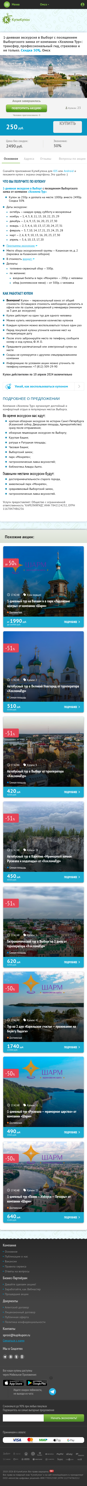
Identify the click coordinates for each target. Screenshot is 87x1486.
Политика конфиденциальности (25, 1322)
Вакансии (11, 1261)
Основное (11, 158)
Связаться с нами (13, 1340)
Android (69, 171)
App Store (13, 1383)
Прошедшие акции (17, 1294)
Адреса (29, 158)
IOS (55, 171)
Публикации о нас (16, 1256)
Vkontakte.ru (10, 1357)
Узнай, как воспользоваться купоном (41, 386)
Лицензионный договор (20, 1312)
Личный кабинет (82, 4)
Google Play (36, 1383)
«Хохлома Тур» (37, 192)
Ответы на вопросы (17, 1271)
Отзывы (45, 158)
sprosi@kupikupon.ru (16, 1335)
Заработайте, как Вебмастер (23, 1289)
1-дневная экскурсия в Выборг (22, 188)
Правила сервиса (15, 1266)
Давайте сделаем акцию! (20, 1284)
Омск (43, 4)
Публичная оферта (17, 1317)
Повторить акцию (26, 108)
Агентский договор (17, 1307)
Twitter (16, 1357)
